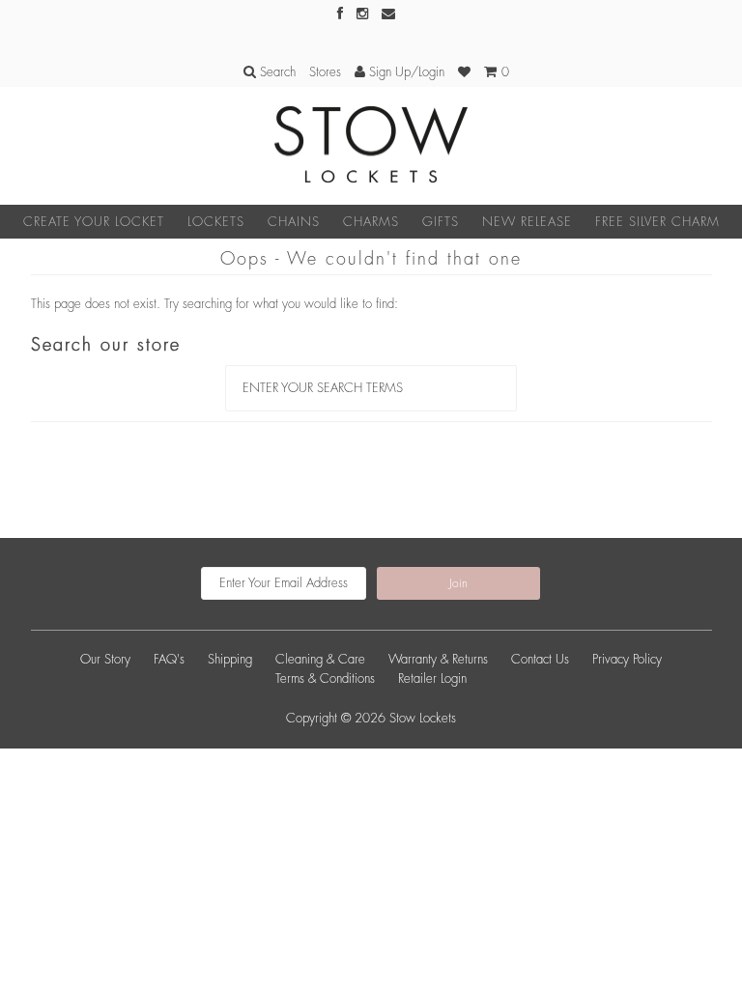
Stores (325, 72)
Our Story (105, 659)
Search (276, 72)
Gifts (440, 221)
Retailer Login (432, 678)
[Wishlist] (464, 72)
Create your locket (93, 221)
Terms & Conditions (325, 678)
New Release (527, 221)
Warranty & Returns (438, 659)
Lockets (215, 221)
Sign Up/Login (404, 72)
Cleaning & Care (320, 659)
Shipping (230, 659)
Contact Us (540, 659)
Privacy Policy (627, 659)
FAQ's (169, 659)
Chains (294, 221)
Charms (371, 221)
